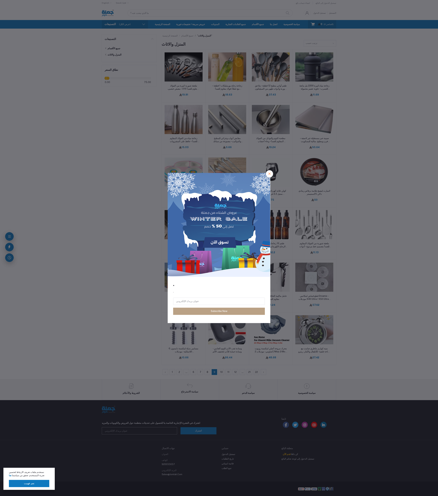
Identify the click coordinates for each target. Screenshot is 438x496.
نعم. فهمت (29, 483)
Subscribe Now (219, 311)
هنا (10, 475)
